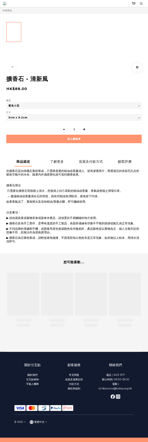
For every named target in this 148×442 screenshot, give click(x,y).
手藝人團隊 (32, 384)
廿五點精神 (32, 379)
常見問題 (74, 375)
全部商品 (7, 10)
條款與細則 (74, 388)
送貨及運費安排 (74, 379)
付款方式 (74, 384)
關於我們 (32, 375)
